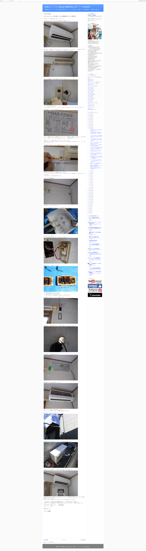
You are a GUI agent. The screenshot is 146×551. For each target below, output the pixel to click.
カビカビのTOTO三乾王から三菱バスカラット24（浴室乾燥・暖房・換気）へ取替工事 (96, 148)
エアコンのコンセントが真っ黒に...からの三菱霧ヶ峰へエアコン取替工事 (96, 160)
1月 (90, 185)
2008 (90, 199)
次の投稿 (46, 539)
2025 (90, 115)
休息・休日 (90, 91)
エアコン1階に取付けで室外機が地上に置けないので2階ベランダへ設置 (96, 136)
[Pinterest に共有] (63, 505)
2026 (90, 113)
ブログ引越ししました (92, 241)
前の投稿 (83, 539)
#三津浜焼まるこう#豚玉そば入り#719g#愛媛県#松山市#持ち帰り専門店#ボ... (95, 254)
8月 (90, 175)
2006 (90, 202)
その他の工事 (90, 90)
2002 (90, 208)
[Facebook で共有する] (62, 505)
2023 (90, 118)
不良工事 (89, 97)
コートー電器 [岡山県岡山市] (94, 217)
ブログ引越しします (92, 234)
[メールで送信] (58, 505)
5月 (90, 179)
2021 (90, 121)
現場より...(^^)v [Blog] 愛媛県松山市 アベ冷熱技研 (67, 7)
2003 (90, 207)
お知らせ (89, 87)
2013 (90, 192)
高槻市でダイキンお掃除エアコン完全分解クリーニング (95, 224)
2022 (90, 119)
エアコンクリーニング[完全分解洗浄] (94, 77)
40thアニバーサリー (92, 265)
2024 (90, 116)
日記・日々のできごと (92, 83)
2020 (90, 122)
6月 (90, 178)
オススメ (89, 101)
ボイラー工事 (90, 98)
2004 (90, 205)
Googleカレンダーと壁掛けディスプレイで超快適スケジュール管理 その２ (95, 259)
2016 (90, 187)
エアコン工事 (49, 506)
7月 (90, 176)
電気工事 (89, 80)
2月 (90, 184)
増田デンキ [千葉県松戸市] (94, 236)
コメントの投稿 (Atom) (50, 542)
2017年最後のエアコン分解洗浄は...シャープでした (95, 151)
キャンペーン (90, 103)
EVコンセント (90, 106)
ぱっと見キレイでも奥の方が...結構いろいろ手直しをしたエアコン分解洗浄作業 (96, 154)
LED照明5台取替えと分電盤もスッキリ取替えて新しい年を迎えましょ (96, 133)
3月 (90, 182)
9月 (90, 173)
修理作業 (89, 84)
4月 (90, 181)
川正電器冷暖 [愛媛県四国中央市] (95, 227)
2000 (90, 211)
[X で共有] (60, 505)
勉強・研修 (90, 95)
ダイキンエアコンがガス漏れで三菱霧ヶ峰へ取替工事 (96, 143)
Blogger (88, 546)
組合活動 (89, 79)
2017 (90, 127)
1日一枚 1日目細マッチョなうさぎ (94, 249)
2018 (90, 125)
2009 (90, 198)
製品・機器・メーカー (92, 102)
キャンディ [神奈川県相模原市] (94, 268)
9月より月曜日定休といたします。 (95, 237)
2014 (90, 190)
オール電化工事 (90, 94)
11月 (91, 170)
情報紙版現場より (91, 109)
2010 (90, 196)
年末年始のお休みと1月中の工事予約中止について (96, 130)
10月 (91, 172)
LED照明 (89, 99)
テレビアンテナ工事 (91, 86)
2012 (90, 193)
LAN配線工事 (90, 105)
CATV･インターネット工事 (92, 82)
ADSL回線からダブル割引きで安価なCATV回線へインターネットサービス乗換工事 (96, 157)
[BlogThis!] (59, 505)
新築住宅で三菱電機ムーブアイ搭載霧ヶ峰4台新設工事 (96, 166)
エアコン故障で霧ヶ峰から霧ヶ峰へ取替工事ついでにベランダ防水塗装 (96, 140)
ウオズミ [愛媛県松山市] (93, 252)
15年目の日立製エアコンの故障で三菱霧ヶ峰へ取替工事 (96, 145)
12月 (91, 128)
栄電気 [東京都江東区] (93, 240)
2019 (90, 124)
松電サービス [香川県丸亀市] (94, 248)
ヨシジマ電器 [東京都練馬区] (94, 244)
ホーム (64, 539)
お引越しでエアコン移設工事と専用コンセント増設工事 (96, 163)
